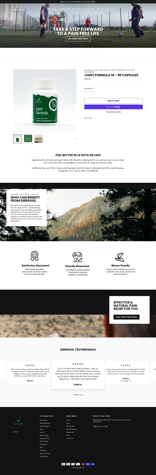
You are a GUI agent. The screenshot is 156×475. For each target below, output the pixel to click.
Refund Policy (44, 441)
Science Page (44, 435)
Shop (55, 9)
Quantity (88, 88)
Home (49, 9)
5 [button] (82, 394)
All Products (43, 420)
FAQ (97, 9)
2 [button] (76, 394)
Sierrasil (15, 432)
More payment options (113, 112)
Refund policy (44, 456)
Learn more (88, 118)
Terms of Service (45, 453)
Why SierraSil (66, 9)
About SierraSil (44, 426)
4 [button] (80, 394)
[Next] (75, 139)
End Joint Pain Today (78, 39)
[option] (30, 373)
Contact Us (105, 9)
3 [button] (78, 394)
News (41, 429)
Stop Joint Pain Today (126, 317)
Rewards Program (45, 423)
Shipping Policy (44, 438)
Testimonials (90, 9)
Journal (42, 432)
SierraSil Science (78, 9)
